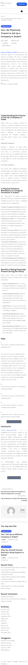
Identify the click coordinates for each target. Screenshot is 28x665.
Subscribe (22, 4)
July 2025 (3, 621)
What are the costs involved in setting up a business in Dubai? (13, 600)
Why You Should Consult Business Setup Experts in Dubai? (12, 552)
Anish (4, 539)
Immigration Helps (6, 596)
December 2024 (5, 632)
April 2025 (4, 623)
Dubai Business (5, 650)
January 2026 (5, 611)
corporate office (6, 647)
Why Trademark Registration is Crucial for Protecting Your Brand (13, 569)
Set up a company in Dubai (9, 430)
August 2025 (4, 618)
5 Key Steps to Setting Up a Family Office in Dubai (14, 583)
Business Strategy (6, 645)
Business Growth (6, 643)
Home (3, 16)
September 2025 (6, 616)
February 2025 (5, 628)
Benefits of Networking (8, 640)
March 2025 (4, 625)
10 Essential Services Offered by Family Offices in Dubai (12, 587)
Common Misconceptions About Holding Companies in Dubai (13, 573)
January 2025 (5, 630)
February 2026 (5, 609)
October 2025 (5, 614)
